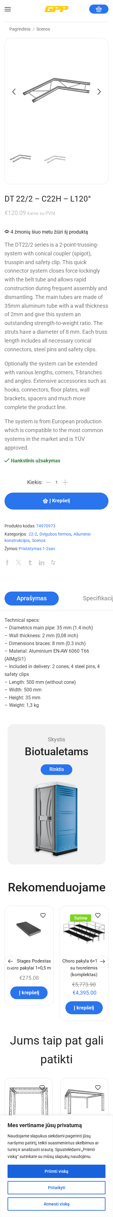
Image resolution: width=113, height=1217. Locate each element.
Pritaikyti (56, 1187)
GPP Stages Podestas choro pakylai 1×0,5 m (29, 964)
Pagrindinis (19, 29)
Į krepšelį (59, 501)
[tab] (32, 598)
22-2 (33, 534)
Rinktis (56, 769)
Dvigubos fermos (55, 534)
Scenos (43, 29)
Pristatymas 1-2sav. (37, 548)
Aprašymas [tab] (32, 598)
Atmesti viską (57, 1204)
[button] (13, 91)
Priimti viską (56, 1171)
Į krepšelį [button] (29, 993)
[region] (56, 1166)
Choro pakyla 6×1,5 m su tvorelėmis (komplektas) (84, 967)
